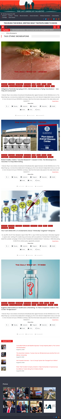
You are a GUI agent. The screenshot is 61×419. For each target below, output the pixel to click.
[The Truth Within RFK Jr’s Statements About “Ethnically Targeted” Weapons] (30, 206)
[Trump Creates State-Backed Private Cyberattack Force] (36, 406)
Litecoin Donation (34, 15)
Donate (16, 15)
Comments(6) (39, 334)
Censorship (11, 225)
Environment (27, 303)
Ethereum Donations (45, 15)
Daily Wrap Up (19, 84)
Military (38, 84)
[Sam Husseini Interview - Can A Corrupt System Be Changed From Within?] (36, 393)
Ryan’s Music (12, 17)
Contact (10, 15)
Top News (47, 86)
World (52, 86)
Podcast (44, 84)
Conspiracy (11, 84)
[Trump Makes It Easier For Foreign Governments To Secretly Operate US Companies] (23, 406)
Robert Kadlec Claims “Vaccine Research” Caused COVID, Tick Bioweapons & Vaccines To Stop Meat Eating (28, 161)
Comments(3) (39, 186)
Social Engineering (42, 157)
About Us (4, 15)
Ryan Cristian (27, 86)
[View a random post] (58, 27)
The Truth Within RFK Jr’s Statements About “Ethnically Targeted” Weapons (28, 231)
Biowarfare (4, 84)
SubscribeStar (55, 15)
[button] (54, 27)
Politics (49, 84)
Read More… (55, 101)
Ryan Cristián (32, 115)
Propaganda (5, 86)
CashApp (4, 17)
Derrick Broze (26, 225)
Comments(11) (41, 115)
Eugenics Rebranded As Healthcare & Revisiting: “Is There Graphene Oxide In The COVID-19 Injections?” (29, 308)
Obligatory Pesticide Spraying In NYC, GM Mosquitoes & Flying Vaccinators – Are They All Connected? (30, 90)
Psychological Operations (16, 86)
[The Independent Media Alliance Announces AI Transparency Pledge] (50, 406)
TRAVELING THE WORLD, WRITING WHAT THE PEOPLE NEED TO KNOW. (30, 23)
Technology (40, 86)
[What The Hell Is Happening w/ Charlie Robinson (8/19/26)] (9, 406)
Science (34, 86)
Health (33, 84)
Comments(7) (39, 255)
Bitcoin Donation (24, 15)
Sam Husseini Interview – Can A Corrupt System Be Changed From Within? (33, 30)
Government (27, 84)
